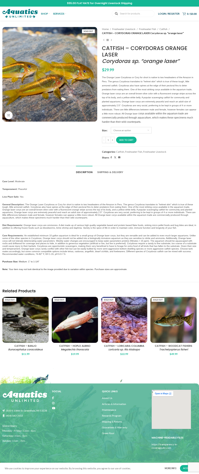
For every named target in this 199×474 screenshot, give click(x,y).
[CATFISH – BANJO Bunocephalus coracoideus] (25, 320)
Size (104, 130)
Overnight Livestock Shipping (113, 3)
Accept (187, 468)
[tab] (84, 170)
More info (171, 468)
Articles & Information (114, 403)
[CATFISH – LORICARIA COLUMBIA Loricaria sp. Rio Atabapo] (124, 320)
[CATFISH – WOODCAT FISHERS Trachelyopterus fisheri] (173, 320)
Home (105, 28)
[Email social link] (119, 157)
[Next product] (111, 40)
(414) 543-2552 (14, 415)
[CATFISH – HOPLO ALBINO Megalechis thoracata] (75, 320)
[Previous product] (104, 40)
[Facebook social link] (111, 157)
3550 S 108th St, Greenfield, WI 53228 (26, 410)
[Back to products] (107, 40)
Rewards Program (111, 415)
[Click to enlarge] (9, 115)
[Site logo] (20, 13)
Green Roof (108, 433)
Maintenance (109, 409)
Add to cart (126, 140)
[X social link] (115, 157)
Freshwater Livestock (123, 28)
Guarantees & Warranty (114, 427)
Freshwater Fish (147, 28)
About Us (107, 397)
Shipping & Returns (112, 421)
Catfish (163, 28)
